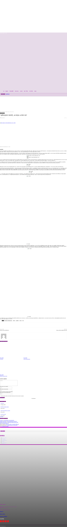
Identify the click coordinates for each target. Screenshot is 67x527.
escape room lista (3, 421)
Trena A (1, 420)
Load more (1, 416)
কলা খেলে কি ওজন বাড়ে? (3, 414)
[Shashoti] (0, 117)
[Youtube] (66, 33)
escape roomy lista (3, 422)
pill (0, 423)
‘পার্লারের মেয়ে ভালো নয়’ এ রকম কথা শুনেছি (12, 425)
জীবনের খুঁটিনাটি (3, 111)
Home (1, 111)
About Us (1, 511)
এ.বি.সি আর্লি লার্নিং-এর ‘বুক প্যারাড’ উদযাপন (9, 420)
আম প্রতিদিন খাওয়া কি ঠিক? (5, 426)
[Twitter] (65, 33)
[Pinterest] (63, 33)
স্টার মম (23, 320)
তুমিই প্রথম (14, 320)
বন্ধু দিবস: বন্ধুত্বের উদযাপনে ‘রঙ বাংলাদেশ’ (5, 410)
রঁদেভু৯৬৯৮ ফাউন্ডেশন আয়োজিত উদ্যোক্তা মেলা (61, 330)
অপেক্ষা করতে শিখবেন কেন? (5, 423)
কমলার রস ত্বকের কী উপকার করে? (27, 359)
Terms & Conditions (3, 516)
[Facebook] (62, 33)
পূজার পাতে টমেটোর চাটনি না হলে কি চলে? (12, 421)
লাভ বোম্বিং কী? (1, 359)
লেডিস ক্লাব (21, 320)
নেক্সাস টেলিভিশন (17, 320)
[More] (21, 120)
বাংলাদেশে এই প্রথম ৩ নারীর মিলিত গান (4, 330)
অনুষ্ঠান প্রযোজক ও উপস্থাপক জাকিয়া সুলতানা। (8, 320)
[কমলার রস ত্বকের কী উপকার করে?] (35, 350)
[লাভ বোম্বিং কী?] (11, 350)
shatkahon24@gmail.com (6, 509)
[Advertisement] (33, 103)
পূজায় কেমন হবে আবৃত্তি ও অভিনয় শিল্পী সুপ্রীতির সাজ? (12, 424)
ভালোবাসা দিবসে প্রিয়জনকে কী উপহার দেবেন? (12, 422)
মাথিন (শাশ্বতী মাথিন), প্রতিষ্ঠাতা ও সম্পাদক (5, 433)
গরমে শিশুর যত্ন (2, 403)
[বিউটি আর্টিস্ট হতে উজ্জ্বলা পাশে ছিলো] (11, 367)
